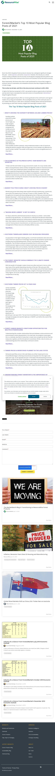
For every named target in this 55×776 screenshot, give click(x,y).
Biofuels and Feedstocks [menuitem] (8, 728)
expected (14, 75)
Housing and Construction (10, 559)
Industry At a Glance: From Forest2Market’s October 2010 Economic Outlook (27, 680)
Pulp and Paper (21, 559)
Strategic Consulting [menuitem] (33, 737)
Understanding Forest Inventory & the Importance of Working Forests (26, 375)
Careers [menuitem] (31, 757)
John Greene (7, 29)
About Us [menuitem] (31, 747)
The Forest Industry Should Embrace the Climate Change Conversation (27, 261)
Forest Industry (6, 33)
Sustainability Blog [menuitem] (6, 750)
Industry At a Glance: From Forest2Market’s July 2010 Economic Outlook (25, 642)
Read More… (9, 154)
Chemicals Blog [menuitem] (6, 753)
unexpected (26, 75)
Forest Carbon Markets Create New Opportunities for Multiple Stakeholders (26, 329)
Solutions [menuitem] (31, 731)
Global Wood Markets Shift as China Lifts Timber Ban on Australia (27, 601)
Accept (33, 396)
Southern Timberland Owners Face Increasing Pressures (27, 234)
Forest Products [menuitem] (6, 734)
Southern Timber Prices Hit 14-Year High (20, 284)
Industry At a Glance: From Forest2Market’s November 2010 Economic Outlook (24, 702)
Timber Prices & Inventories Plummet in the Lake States (26, 350)
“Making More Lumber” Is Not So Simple (20, 212)
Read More (48, 520)
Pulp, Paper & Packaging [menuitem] (8, 737)
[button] (53, 2)
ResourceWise (7, 556)
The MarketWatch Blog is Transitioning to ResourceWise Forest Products (26, 508)
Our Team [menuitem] (31, 750)
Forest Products (30, 559)
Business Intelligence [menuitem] (34, 728)
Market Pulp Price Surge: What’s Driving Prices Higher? (26, 188)
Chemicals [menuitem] (4, 731)
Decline (45, 396)
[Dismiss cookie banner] (50, 379)
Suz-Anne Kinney (10, 645)
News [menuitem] (30, 753)
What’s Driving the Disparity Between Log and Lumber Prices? (28, 113)
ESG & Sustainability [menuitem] (33, 734)
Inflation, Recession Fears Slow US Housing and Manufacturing (25, 554)
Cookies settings (22, 396)
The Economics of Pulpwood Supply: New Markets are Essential (25, 161)
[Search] (49, 2)
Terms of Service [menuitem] (6, 768)
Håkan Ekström (9, 603)
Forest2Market (9, 511)
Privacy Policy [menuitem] (15, 768)
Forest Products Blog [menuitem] (7, 747)
